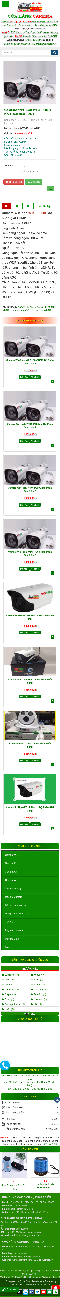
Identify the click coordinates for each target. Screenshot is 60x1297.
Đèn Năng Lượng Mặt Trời (47, 25)
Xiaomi (39, 984)
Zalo (25, 1292)
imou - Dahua (7, 25)
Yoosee (39, 974)
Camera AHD (12, 880)
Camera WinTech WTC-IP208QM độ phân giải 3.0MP (30, 425)
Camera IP (10, 863)
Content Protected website (37, 1284)
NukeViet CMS (17, 1284)
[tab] (6, 206)
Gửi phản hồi (11, 1289)
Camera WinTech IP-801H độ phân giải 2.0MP (30, 681)
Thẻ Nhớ (9, 922)
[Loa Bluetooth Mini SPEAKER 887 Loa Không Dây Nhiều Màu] (45, 1165)
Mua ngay (35, 181)
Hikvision (40, 999)
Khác (9, 1009)
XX (50, 188)
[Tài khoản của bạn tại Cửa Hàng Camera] (55, 1291)
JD (37, 1004)
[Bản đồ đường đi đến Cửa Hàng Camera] (49, 1291)
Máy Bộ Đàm (12, 938)
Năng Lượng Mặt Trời (16, 913)
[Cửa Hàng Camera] (30, 6)
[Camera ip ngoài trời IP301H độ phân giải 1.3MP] (30, 789)
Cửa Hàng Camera (35, 1281)
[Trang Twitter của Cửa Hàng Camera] (37, 1291)
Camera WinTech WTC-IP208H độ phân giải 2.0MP (30, 553)
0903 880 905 (20, 1205)
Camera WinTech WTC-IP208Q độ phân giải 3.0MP (30, 489)
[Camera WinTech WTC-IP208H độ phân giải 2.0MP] (30, 534)
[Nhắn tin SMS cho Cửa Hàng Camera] (19, 1291)
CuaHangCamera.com (17, 43)
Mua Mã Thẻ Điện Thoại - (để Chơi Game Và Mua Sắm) (30, 1083)
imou (9, 979)
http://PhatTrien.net (21, 1212)
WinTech (54, 21)
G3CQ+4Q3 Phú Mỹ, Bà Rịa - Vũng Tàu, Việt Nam (30, 1270)
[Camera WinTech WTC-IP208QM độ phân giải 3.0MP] (30, 406)
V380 (38, 979)
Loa (7, 947)
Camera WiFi (12, 854)
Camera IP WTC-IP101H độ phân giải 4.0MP (30, 745)
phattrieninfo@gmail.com (22, 1208)
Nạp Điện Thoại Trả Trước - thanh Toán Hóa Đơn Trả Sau (30, 1077)
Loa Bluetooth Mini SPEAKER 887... (45, 1185)
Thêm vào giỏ (15, 181)
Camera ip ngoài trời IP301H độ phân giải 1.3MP (30, 809)
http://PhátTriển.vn (40, 1212)
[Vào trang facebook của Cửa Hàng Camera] (31, 1291)
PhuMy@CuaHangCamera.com (27, 1277)
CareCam (19, 25)
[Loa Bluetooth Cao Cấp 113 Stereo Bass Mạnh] (14, 1165)
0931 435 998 (34, 39)
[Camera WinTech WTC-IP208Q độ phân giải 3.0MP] (30, 470)
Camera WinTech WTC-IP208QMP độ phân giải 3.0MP (30, 361)
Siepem (10, 994)
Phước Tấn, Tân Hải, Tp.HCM (40, 36)
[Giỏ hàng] (55, 1287)
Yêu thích (35, 377)
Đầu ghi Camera (13, 896)
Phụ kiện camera (14, 930)
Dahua (10, 984)
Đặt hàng (24, 377)
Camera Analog (13, 888)
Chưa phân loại (14, 1004)
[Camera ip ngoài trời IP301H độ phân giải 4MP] (30, 597)
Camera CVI (11, 871)
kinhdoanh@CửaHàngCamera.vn (25, 1256)
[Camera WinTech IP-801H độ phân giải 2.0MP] (30, 661)
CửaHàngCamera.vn (44, 43)
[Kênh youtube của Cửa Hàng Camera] (43, 1291)
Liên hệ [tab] (46, 206)
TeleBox (39, 994)
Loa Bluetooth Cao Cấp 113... (14, 1187)
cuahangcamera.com (22, 1259)
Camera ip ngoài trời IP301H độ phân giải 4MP (30, 617)
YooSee (28, 25)
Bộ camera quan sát (15, 905)
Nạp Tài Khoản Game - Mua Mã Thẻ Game (29, 1088)
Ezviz (9, 999)
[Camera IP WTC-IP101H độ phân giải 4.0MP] (30, 725)
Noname (40, 989)
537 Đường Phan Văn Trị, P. (26, 32)
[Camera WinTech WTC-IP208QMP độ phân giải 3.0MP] (30, 342)
